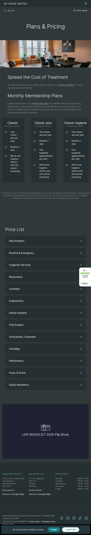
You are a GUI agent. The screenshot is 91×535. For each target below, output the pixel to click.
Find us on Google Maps (13, 494)
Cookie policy (34, 521)
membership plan (40, 103)
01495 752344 (35, 490)
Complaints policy (48, 521)
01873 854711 (8, 490)
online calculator (66, 85)
